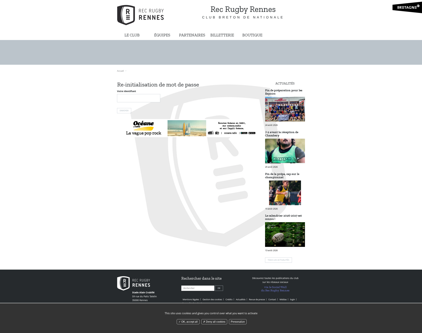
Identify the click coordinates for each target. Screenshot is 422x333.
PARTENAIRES (192, 35)
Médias (283, 299)
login (292, 299)
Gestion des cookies (212, 299)
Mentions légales (191, 299)
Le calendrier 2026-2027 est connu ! (283, 217)
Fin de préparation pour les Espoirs (283, 91)
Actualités (240, 299)
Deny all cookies (215, 321)
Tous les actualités (278, 260)
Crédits (229, 299)
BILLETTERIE (222, 35)
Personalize (238, 321)
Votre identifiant (126, 91)
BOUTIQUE (252, 35)
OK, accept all (189, 321)
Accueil (120, 70)
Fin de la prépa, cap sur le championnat (282, 175)
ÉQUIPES (162, 35)
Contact (272, 299)
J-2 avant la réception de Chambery (281, 133)
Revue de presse (257, 299)
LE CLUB (132, 35)
